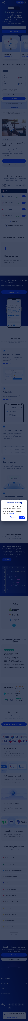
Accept (22, 517)
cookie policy (12, 513)
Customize (14, 517)
